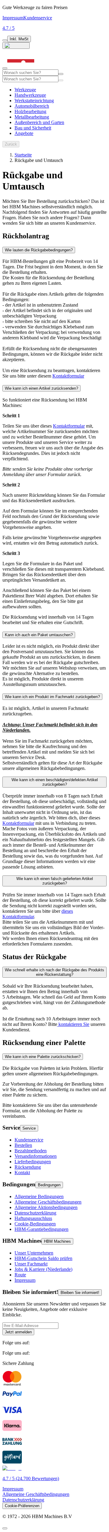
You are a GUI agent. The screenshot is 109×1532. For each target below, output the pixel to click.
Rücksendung (28, 1167)
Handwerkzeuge (30, 95)
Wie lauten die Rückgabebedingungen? (39, 250)
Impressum (12, 17)
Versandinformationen (36, 1156)
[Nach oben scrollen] (4, 1528)
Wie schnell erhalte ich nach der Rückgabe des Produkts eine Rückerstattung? (54, 972)
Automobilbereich (32, 106)
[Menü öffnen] (4, 68)
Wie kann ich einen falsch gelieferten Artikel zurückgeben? (54, 880)
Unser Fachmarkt (31, 1263)
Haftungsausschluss (33, 1218)
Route (20, 1274)
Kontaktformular (69, 425)
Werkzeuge (25, 89)
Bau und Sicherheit (33, 127)
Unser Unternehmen (34, 1252)
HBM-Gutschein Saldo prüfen (43, 1258)
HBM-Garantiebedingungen (41, 1229)
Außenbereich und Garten (39, 122)
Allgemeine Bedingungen (39, 1196)
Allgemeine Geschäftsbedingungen (48, 1201)
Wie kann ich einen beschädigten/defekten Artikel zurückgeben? (55, 782)
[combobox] (30, 72)
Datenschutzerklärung (35, 1212)
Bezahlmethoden (31, 1150)
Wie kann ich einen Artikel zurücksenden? (41, 388)
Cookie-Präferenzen (22, 1505)
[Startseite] (20, 66)
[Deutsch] (16, 45)
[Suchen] (60, 80)
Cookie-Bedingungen (35, 1223)
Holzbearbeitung (30, 111)
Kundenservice (37, 17)
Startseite (23, 154)
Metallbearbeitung (32, 116)
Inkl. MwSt (19, 39)
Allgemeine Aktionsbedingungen (46, 1207)
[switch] (4, 40)
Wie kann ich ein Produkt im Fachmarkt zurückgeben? (52, 696)
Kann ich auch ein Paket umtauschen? (39, 635)
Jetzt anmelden (18, 1332)
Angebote (24, 133)
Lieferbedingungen (33, 1161)
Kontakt (22, 1172)
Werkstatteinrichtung (34, 100)
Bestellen (23, 1145)
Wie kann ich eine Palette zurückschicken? (43, 1056)
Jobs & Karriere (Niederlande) (43, 1269)
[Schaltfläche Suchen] (60, 74)
